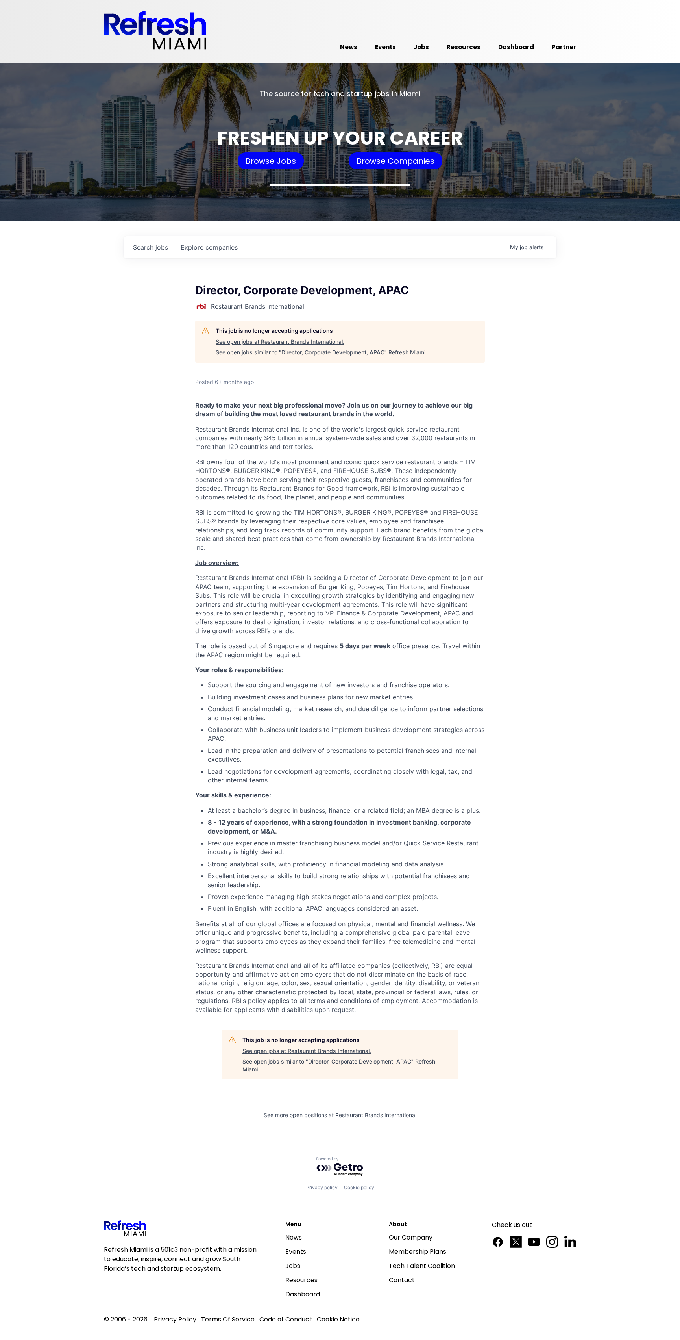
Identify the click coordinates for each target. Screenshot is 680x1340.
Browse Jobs (271, 161)
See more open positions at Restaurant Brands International (340, 1115)
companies (209, 247)
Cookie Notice (338, 1319)
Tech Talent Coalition (422, 1265)
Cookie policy (359, 1187)
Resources (301, 1279)
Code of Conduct (285, 1319)
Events (295, 1251)
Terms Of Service (228, 1319)
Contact (402, 1279)
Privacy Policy (175, 1319)
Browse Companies (395, 161)
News (293, 1237)
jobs (150, 247)
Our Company (410, 1237)
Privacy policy (322, 1187)
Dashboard (302, 1294)
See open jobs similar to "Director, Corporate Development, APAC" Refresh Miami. (321, 352)
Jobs (292, 1265)
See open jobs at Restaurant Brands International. (280, 341)
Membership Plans (417, 1251)
